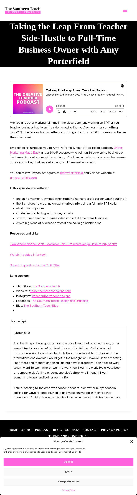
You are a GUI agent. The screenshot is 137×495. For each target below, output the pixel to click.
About (26, 429)
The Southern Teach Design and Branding (59, 301)
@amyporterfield (71, 173)
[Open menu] (127, 10)
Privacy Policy (68, 490)
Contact (90, 429)
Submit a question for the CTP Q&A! (34, 265)
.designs (64, 296)
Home (13, 429)
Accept (68, 462)
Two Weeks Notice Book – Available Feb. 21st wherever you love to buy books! (63, 244)
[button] (131, 441)
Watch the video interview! (28, 254)
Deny (68, 471)
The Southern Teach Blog (41, 305)
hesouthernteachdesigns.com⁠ (50, 291)
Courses (72, 429)
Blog (57, 429)
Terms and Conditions (69, 436)
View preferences (68, 481)
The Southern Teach (46, 286)
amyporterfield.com (23, 177)
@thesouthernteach (45, 296)
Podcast (42, 429)
